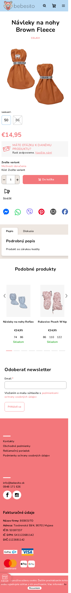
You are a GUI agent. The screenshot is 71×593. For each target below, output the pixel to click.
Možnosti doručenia (14, 166)
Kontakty (8, 441)
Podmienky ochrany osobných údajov (26, 455)
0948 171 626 (12, 486)
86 (21, 337)
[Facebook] (7, 495)
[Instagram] (16, 495)
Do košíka (48, 179)
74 (15, 337)
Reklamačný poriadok (16, 451)
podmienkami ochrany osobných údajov (31, 395)
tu (65, 584)
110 (51, 337)
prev (5, 296)
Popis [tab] (9, 231)
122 (59, 337)
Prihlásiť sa (14, 407)
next (66, 296)
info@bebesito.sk (13, 483)
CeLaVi (35, 38)
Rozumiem (34, 588)
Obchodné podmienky (16, 446)
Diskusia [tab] (28, 231)
